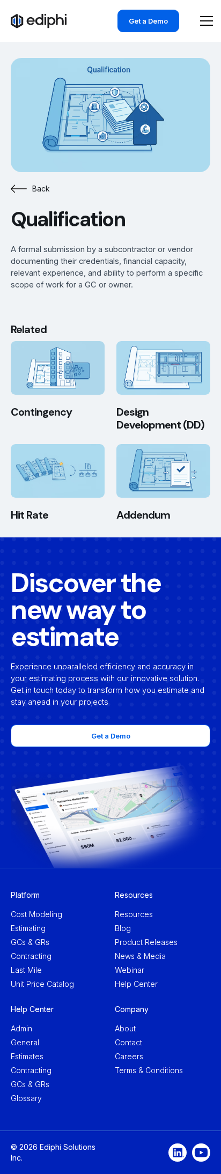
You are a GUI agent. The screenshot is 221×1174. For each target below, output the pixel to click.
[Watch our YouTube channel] (201, 1152)
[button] (204, 21)
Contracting (31, 956)
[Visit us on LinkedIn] (177, 1152)
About (125, 1028)
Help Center (136, 983)
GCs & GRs (30, 942)
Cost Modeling (36, 914)
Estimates (27, 1056)
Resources (134, 914)
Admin (21, 1028)
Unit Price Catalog (42, 983)
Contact (128, 1042)
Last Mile (26, 969)
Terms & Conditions (149, 1070)
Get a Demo (148, 21)
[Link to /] (39, 21)
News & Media (140, 956)
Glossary (26, 1098)
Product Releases (146, 942)
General (25, 1042)
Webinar (129, 969)
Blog (123, 928)
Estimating (28, 928)
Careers (129, 1056)
